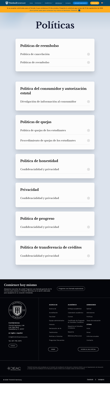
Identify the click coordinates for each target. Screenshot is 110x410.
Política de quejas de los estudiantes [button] (43, 130)
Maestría (71, 332)
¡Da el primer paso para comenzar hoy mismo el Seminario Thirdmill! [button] (53, 10)
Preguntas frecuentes (56, 340)
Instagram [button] (101, 379)
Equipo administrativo (56, 320)
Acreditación (53, 312)
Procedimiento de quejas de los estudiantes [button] (48, 140)
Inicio (88, 328)
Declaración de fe (55, 328)
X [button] (95, 379)
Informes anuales (93, 336)
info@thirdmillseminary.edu (18, 337)
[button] (71, 288)
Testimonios (53, 332)
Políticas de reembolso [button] (34, 62)
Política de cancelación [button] (35, 54)
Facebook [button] (90, 379)
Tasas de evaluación (94, 320)
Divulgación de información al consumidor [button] (48, 101)
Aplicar (89, 309)
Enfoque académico (74, 309)
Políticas (90, 316)
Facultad (52, 316)
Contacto (90, 340)
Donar (89, 332)
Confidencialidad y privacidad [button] (39, 169)
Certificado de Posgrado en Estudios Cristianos (76, 321)
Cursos (70, 316)
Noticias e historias (55, 336)
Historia (51, 324)
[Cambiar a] (102, 3)
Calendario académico (75, 312)
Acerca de (52, 309)
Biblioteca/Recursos (75, 336)
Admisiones (91, 312)
